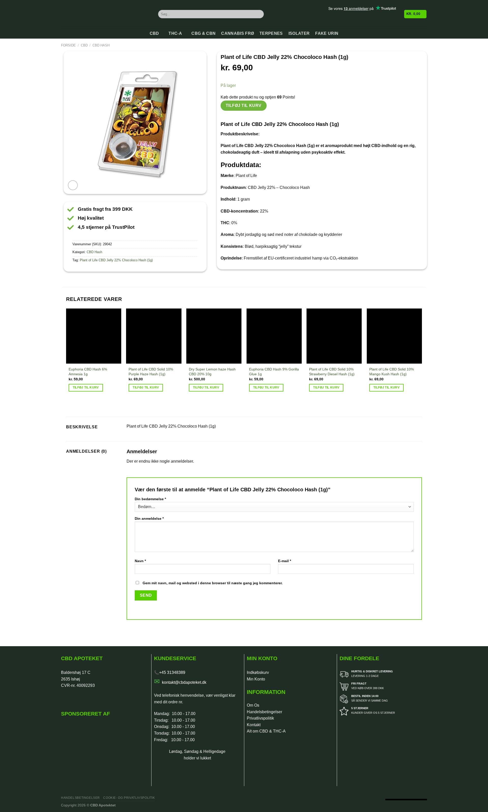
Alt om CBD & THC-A (266, 731)
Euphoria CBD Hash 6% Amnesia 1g (88, 371)
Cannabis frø (237, 33)
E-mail (284, 561)
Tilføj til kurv (244, 105)
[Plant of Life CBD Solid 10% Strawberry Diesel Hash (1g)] (334, 336)
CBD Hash (101, 45)
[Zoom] (73, 185)
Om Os (253, 705)
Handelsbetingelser (264, 712)
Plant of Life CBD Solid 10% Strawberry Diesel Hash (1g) (332, 371)
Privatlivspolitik (260, 718)
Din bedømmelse (150, 499)
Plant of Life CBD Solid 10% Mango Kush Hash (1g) (391, 371)
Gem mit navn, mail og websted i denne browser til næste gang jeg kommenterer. (213, 583)
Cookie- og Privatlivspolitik (129, 798)
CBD (154, 33)
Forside (68, 45)
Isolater (299, 33)
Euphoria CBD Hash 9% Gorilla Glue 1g (274, 371)
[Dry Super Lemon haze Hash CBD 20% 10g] (213, 336)
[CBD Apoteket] (105, 14)
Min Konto (256, 679)
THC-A (175, 33)
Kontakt (254, 725)
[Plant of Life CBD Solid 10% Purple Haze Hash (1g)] (153, 336)
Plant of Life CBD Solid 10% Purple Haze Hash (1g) (151, 371)
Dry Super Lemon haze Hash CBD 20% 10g (212, 371)
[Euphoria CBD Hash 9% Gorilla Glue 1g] (274, 336)
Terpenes (271, 33)
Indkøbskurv (258, 672)
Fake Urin (326, 33)
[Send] (259, 14)
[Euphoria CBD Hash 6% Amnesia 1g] (93, 336)
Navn (140, 561)
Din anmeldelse (149, 518)
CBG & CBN (203, 33)
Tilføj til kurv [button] (86, 387)
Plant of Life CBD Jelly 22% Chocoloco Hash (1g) (116, 260)
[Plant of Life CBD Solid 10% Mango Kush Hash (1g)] (394, 336)
